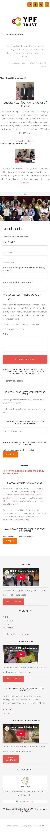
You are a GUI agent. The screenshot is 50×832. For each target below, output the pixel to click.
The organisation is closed (15, 329)
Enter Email (7, 253)
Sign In (10, 541)
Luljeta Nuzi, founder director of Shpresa (25, 104)
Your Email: (9, 242)
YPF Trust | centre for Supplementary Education (25, 21)
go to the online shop (20, 519)
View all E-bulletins (25, 141)
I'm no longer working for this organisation (22, 324)
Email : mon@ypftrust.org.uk (16, 634)
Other (6, 334)
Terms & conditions (13, 825)
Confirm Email (8, 263)
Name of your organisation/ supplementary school (24, 269)
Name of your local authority (18, 282)
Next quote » (8, 713)
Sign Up (10, 454)
